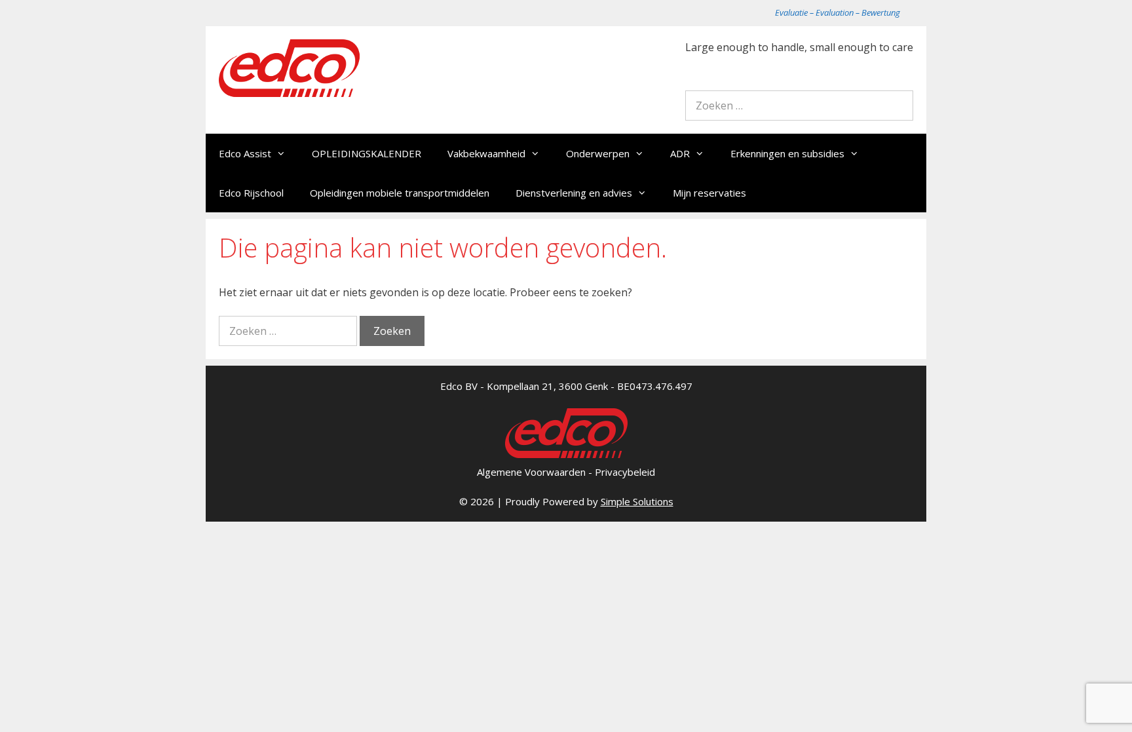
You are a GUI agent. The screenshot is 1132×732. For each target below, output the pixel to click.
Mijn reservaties (709, 192)
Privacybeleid (625, 471)
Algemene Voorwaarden (531, 471)
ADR (680, 153)
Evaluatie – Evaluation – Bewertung (837, 12)
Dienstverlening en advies (574, 192)
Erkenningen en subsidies (787, 153)
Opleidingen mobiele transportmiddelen (399, 192)
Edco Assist (245, 153)
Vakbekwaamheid (486, 153)
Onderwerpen (598, 153)
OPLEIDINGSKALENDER (366, 153)
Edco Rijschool (251, 192)
